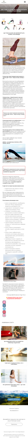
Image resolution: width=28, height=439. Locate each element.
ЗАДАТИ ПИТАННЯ (14, 399)
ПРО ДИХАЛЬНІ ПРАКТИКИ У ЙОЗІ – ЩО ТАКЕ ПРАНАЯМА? (14, 385)
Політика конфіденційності (15, 435)
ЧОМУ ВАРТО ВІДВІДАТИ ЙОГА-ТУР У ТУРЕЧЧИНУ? (14, 363)
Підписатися (14, 424)
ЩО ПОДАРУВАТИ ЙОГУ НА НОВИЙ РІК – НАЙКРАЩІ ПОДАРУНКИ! (14, 342)
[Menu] (25, 2)
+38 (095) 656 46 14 (14, 410)
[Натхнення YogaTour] (5, 2)
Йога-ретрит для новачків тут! (11, 162)
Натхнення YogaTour (14, 408)
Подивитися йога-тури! (9, 281)
